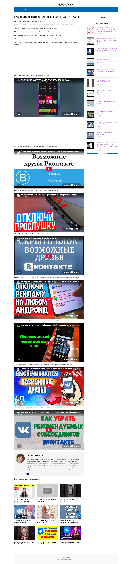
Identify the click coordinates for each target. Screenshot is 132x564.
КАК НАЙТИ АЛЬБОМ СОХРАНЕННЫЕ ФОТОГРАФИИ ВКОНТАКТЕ (105, 61)
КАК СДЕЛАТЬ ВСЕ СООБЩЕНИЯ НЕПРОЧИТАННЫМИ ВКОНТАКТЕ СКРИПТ (106, 40)
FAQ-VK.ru (66, 4)
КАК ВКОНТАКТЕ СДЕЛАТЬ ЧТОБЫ (107, 101)
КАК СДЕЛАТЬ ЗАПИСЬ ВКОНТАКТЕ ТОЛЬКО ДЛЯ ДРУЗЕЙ (107, 123)
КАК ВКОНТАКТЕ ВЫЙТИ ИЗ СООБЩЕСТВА (105, 133)
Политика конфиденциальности (66, 559)
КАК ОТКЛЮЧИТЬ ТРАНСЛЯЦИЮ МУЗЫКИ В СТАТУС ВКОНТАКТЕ (106, 70)
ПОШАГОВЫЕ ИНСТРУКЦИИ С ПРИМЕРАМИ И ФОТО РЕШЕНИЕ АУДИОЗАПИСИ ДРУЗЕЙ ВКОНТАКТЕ (107, 29)
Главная (18, 10)
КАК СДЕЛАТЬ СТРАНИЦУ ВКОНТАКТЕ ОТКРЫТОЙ (104, 81)
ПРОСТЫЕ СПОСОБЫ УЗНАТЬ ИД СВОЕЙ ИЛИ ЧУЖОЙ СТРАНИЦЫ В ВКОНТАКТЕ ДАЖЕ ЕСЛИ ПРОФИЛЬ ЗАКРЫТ (107, 145)
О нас (26, 10)
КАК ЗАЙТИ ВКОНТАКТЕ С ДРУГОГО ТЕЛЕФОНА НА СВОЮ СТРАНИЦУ (107, 49)
